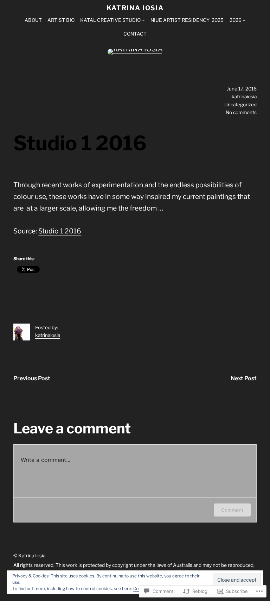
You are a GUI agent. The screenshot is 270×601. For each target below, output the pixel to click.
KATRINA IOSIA (135, 8)
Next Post (244, 378)
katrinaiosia (47, 335)
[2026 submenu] (244, 20)
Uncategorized (240, 104)
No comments (241, 112)
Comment (232, 510)
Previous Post (31, 378)
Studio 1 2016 (59, 231)
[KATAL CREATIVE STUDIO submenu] (143, 20)
